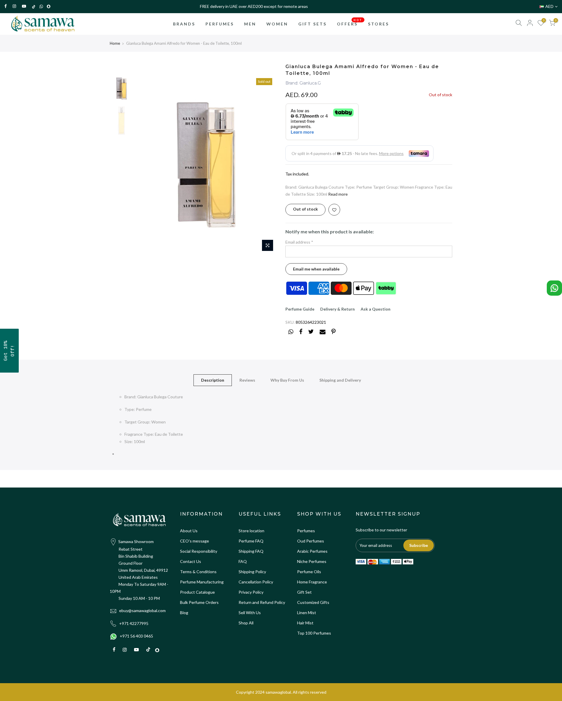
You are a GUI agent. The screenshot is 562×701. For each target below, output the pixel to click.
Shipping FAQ (251, 551)
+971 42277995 (133, 623)
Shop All (246, 622)
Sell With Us (250, 612)
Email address (299, 242)
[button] (9, 351)
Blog (184, 612)
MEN (250, 23)
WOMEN (277, 23)
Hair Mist (305, 622)
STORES (378, 23)
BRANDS (184, 23)
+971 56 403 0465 (136, 635)
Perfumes (306, 530)
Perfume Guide (299, 308)
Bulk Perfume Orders (199, 602)
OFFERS (349, 22)
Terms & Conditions (198, 571)
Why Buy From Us (287, 380)
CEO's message (194, 540)
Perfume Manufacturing (202, 581)
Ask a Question (375, 308)
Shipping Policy (252, 571)
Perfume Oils (309, 571)
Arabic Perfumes (312, 551)
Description (212, 380)
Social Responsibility (198, 551)
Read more (338, 194)
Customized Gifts (313, 602)
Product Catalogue (197, 592)
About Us (189, 530)
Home (115, 43)
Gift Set (304, 592)
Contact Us (190, 561)
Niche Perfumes (311, 561)
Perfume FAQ (251, 540)
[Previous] (146, 165)
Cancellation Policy (256, 581)
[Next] (266, 165)
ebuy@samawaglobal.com (142, 610)
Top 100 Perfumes (314, 633)
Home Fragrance (312, 581)
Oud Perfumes (310, 540)
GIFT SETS (312, 23)
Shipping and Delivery (340, 380)
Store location (251, 530)
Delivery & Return (337, 308)
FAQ (243, 561)
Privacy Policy (251, 592)
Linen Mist (306, 612)
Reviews (247, 380)
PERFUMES (219, 23)
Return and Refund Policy (262, 602)
